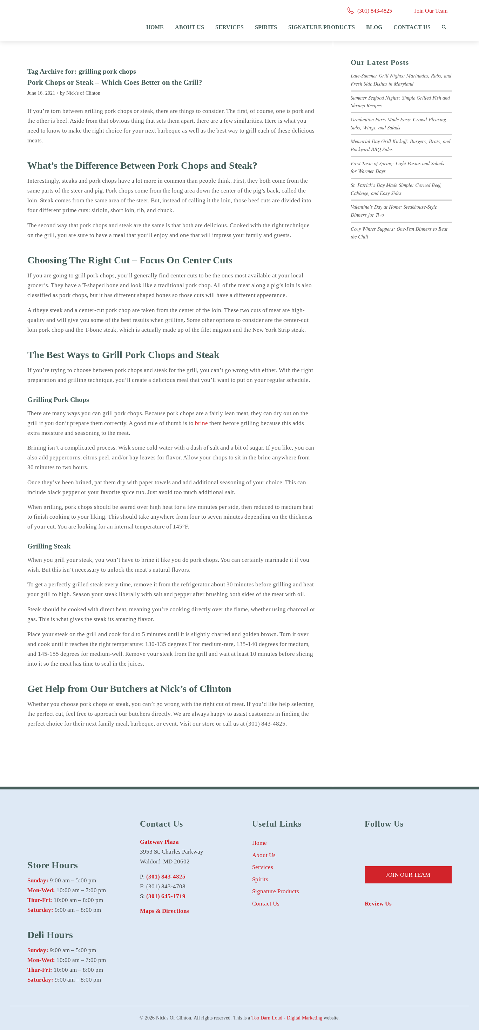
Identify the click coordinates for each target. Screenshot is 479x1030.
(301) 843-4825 (374, 11)
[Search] (444, 27)
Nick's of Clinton (83, 93)
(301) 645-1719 (165, 896)
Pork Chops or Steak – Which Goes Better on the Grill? (114, 82)
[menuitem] (155, 27)
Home (259, 843)
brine (201, 423)
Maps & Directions (164, 911)
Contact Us (265, 903)
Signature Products (275, 891)
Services (262, 867)
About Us (264, 855)
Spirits (260, 879)
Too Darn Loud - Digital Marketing (286, 1018)
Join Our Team (430, 11)
